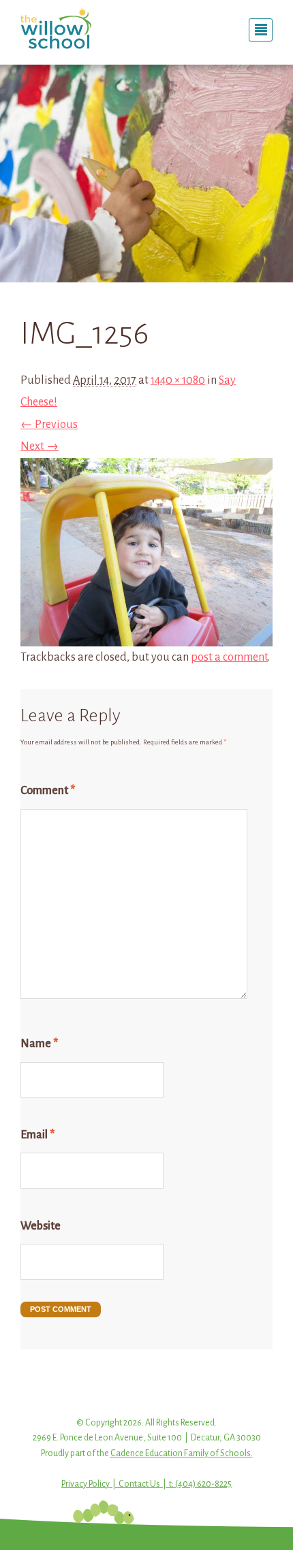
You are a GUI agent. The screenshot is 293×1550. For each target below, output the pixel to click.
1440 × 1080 (178, 380)
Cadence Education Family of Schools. (181, 1453)
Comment (47, 791)
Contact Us (139, 1484)
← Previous (49, 424)
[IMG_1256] (146, 635)
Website (40, 1226)
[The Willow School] (78, 28)
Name (39, 1044)
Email (37, 1135)
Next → (39, 446)
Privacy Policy (85, 1484)
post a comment (229, 657)
